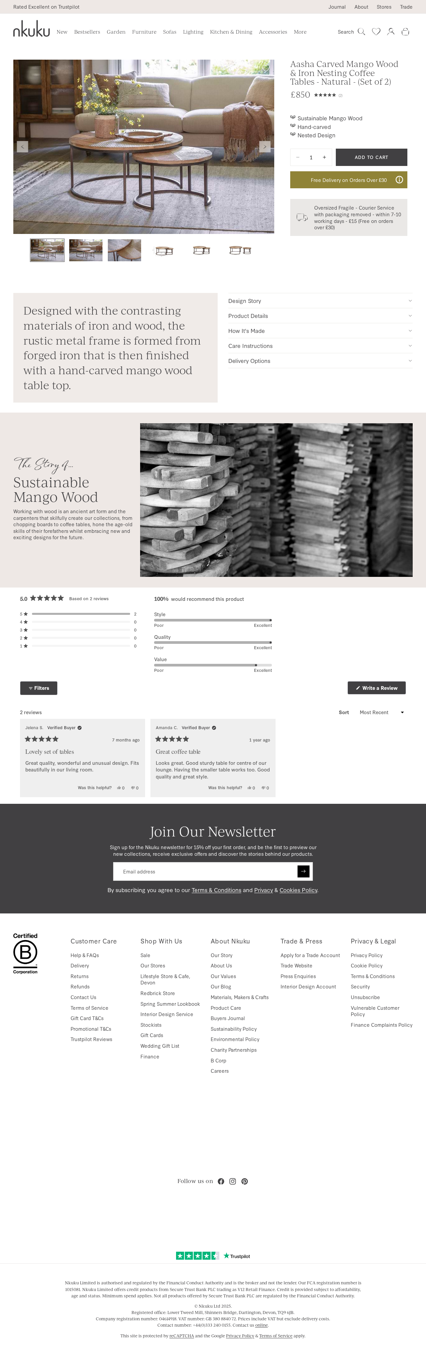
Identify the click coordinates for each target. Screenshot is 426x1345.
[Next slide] (265, 147)
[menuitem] (300, 31)
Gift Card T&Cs (87, 1017)
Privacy (263, 889)
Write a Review (383, 689)
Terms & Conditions (216, 889)
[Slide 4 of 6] (163, 250)
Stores (384, 6)
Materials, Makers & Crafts (240, 996)
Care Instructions (250, 345)
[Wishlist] (376, 31)
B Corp (218, 1060)
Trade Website (297, 965)
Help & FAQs (85, 954)
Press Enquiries (298, 975)
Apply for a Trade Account (310, 954)
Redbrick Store (157, 992)
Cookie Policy (366, 965)
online (261, 1325)
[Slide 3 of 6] (124, 250)
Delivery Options (249, 360)
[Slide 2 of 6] (86, 250)
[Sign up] (304, 871)
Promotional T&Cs (91, 1028)
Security (360, 986)
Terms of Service (89, 1007)
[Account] (390, 31)
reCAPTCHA (181, 1335)
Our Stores (152, 965)
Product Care (226, 1007)
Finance (149, 1056)
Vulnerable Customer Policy (375, 1011)
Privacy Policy (366, 954)
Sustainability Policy (234, 1028)
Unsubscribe (365, 996)
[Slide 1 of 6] (47, 250)
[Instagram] (233, 1181)
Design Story (244, 300)
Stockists (150, 1024)
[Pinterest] (245, 1181)
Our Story (221, 954)
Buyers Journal (228, 1017)
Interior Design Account (308, 986)
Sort (344, 712)
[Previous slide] (22, 147)
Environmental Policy (235, 1038)
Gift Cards (151, 1034)
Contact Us (83, 996)
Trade (406, 6)
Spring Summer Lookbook (170, 1003)
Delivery (80, 965)
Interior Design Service (166, 1013)
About (361, 6)
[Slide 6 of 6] (240, 250)
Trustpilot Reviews (91, 1038)
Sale (145, 954)
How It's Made (246, 330)
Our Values (223, 975)
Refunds (80, 986)
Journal (337, 6)
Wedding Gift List (159, 1045)
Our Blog (221, 986)
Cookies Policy (298, 889)
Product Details (248, 315)
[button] (360, 94)
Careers (220, 1070)
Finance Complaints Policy (381, 1024)
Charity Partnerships (234, 1049)
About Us (221, 965)
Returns (80, 975)
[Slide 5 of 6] (201, 250)
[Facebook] (221, 1181)
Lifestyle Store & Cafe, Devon (165, 979)
